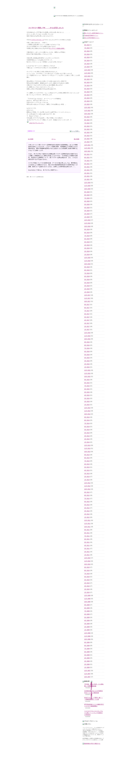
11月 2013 (87, 448)
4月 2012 (87, 508)
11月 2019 (87, 223)
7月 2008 (87, 648)
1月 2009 (87, 630)
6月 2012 (87, 501)
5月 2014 (87, 429)
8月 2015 (87, 383)
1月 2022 (87, 142)
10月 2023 (87, 76)
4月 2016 (87, 357)
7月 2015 (87, 386)
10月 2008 (87, 639)
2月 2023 (87, 101)
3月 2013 (87, 473)
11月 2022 (87, 110)
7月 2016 (87, 348)
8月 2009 (87, 608)
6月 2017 (87, 314)
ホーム (54, 139)
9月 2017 (87, 304)
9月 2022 (87, 117)
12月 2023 (87, 70)
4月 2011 (87, 545)
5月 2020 (87, 204)
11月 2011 (87, 523)
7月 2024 (87, 48)
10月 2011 (87, 526)
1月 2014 (87, 442)
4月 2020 (87, 207)
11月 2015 (87, 373)
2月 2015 (87, 401)
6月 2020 (87, 201)
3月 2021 (87, 173)
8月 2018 (87, 270)
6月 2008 (87, 652)
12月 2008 (87, 633)
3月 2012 (87, 511)
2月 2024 (87, 63)
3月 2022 (87, 135)
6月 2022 (87, 126)
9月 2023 (87, 79)
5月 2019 (87, 242)
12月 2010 (87, 558)
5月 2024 (87, 54)
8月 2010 (87, 570)
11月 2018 (87, 261)
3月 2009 (87, 623)
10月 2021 (87, 151)
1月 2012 (87, 517)
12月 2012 (87, 483)
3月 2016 (87, 361)
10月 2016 (87, 339)
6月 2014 (87, 426)
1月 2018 (87, 292)
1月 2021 (87, 179)
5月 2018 (87, 279)
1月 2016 (87, 367)
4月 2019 (87, 245)
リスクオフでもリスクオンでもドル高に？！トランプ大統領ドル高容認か (93, 712)
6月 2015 (87, 389)
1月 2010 (87, 592)
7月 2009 (87, 611)
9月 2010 (87, 567)
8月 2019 (87, 232)
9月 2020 (87, 192)
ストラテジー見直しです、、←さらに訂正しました (46, 28)
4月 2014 (87, 433)
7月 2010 (87, 573)
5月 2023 (87, 92)
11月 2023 (87, 73)
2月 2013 (87, 476)
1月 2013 (87, 480)
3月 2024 (87, 60)
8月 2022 (87, 120)
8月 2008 (87, 645)
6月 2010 (87, 576)
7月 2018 (87, 273)
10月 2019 (87, 226)
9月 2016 (87, 342)
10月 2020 (87, 189)
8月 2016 (87, 345)
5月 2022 (87, 129)
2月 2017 (87, 326)
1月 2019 (87, 254)
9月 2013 (87, 455)
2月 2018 (87, 289)
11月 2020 (87, 185)
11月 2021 (87, 148)
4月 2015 (87, 395)
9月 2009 (87, 605)
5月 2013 (87, 467)
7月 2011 (87, 536)
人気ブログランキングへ (36, 123)
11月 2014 (87, 411)
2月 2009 (87, 627)
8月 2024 (87, 45)
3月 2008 (87, 661)
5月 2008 (87, 655)
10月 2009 (87, 601)
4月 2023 (87, 95)
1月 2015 (87, 404)
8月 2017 (87, 307)
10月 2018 (87, 264)
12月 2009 (87, 595)
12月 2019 (87, 220)
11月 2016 (87, 336)
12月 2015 (87, 370)
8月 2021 (87, 157)
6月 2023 (87, 88)
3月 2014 (87, 436)
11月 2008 (87, 636)
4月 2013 (87, 470)
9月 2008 (87, 642)
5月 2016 (87, 354)
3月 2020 (87, 210)
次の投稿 (30, 139)
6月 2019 (87, 239)
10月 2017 (87, 301)
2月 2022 (87, 138)
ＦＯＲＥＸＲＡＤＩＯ (37, 40)
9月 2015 (87, 379)
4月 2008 (87, 658)
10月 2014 (87, 414)
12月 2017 (87, 295)
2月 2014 (87, 439)
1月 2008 (87, 667)
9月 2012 (87, 492)
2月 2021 (87, 176)
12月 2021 (87, 145)
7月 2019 (87, 236)
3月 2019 (87, 248)
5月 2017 (87, 317)
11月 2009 (87, 598)
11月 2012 (87, 486)
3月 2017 (87, 323)
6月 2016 (87, 351)
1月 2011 (87, 555)
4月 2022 (87, 132)
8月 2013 (87, 458)
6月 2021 (87, 164)
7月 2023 (87, 85)
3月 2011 (87, 548)
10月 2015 (87, 376)
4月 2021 (87, 170)
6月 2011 (87, 539)
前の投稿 (76, 139)
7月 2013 (87, 461)
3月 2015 (87, 398)
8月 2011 (87, 533)
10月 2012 (87, 489)
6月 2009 (87, 614)
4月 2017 (87, 320)
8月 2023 (87, 82)
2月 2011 (87, 551)
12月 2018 (87, 257)
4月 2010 (87, 583)
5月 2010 (87, 580)
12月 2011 (87, 520)
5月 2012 (87, 505)
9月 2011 (87, 530)
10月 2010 (87, 564)
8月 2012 (87, 495)
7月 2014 (87, 423)
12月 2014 (87, 408)
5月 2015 (87, 392)
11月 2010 (87, 561)
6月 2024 (87, 51)
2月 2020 (87, 214)
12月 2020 (87, 182)
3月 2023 (87, 98)
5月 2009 (87, 617)
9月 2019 (87, 229)
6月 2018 (87, 276)
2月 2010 (87, 589)
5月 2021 (87, 167)
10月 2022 (87, 113)
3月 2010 (87, 586)
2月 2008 (87, 664)
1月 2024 (87, 67)
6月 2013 (87, 464)
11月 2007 (87, 674)
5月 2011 (87, 542)
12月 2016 (87, 332)
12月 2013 (87, 445)
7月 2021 (87, 160)
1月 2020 (87, 217)
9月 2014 (87, 417)
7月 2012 (87, 498)
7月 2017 (87, 311)
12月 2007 (87, 670)
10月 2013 (87, 451)
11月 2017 (87, 298)
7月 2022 (87, 123)
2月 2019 (87, 251)
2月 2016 (87, 364)
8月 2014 (87, 420)
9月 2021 (87, 154)
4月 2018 (87, 282)
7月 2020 (87, 198)
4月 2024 (87, 57)
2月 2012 (87, 514)
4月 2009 (87, 620)
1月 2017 (87, 329)
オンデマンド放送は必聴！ (57, 48)
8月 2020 (87, 195)
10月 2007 (87, 677)
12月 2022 (87, 107)
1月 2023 (87, 104)
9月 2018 (87, 267)
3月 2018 (87, 286)
